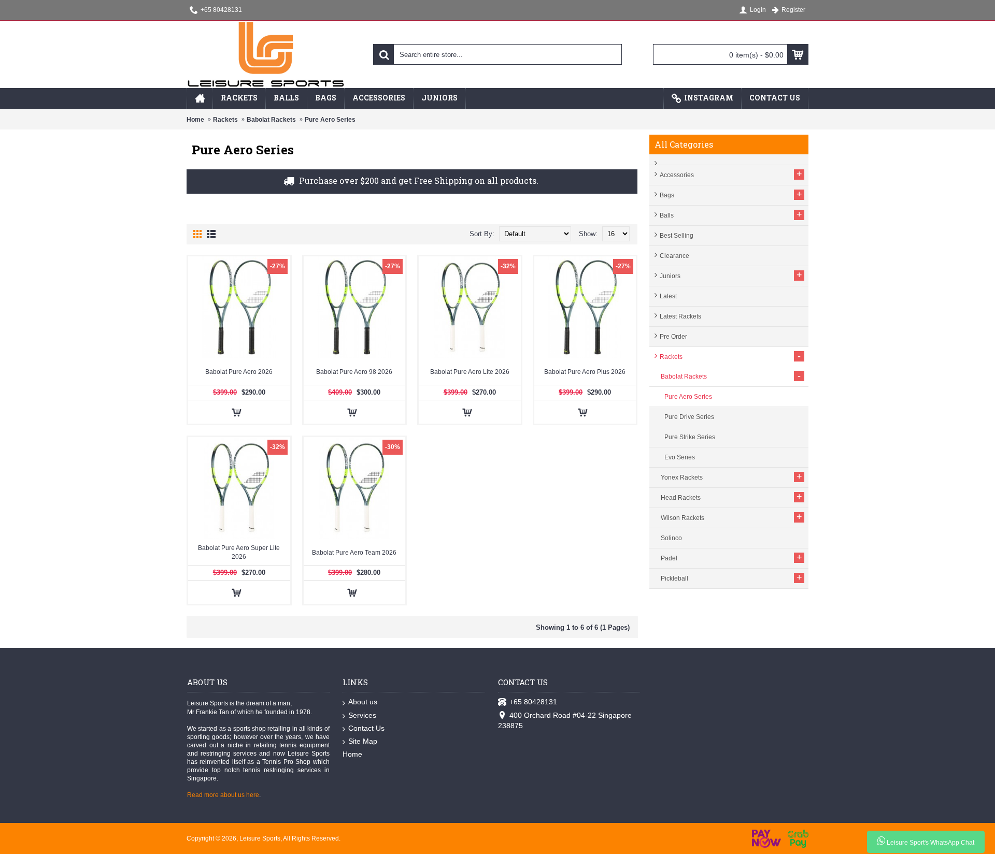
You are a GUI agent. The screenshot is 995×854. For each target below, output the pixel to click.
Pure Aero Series (330, 119)
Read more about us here (223, 795)
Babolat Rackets (271, 119)
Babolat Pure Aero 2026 (239, 371)
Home (195, 119)
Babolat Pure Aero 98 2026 (354, 371)
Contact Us (366, 728)
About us (362, 702)
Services (362, 715)
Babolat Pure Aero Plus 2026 (585, 371)
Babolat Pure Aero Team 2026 (354, 552)
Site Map (362, 741)
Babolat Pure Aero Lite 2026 (469, 371)
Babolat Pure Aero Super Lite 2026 (239, 552)
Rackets (225, 119)
